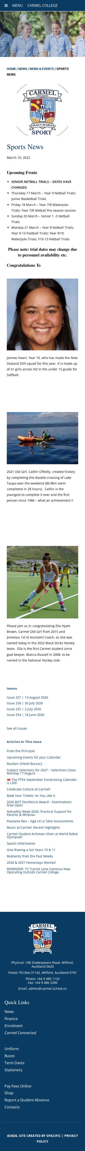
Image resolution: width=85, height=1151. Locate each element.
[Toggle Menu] (6, 5)
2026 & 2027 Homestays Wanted (31, 862)
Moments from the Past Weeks (30, 856)
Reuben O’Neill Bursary (24, 763)
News (22, 69)
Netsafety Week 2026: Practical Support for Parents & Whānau (39, 813)
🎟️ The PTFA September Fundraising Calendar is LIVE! (42, 781)
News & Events (42, 69)
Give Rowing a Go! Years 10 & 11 (31, 850)
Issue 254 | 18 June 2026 (25, 715)
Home (11, 69)
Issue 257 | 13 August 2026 (27, 697)
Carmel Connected (20, 1032)
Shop (9, 1092)
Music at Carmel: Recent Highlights (33, 827)
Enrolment (14, 1025)
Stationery (13, 1069)
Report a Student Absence (27, 1099)
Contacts (12, 1107)
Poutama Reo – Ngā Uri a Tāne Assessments (40, 821)
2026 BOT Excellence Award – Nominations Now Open (39, 803)
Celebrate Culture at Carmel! (28, 789)
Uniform (12, 1048)
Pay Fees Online (18, 1086)
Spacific (53, 1135)
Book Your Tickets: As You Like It (31, 795)
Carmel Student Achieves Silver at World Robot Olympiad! (42, 835)
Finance (11, 1018)
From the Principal (21, 751)
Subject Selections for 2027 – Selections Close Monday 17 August (41, 771)
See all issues (17, 728)
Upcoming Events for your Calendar (34, 757)
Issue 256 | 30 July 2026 (25, 703)
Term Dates (14, 1062)
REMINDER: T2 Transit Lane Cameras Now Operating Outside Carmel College (38, 870)
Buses (10, 1055)
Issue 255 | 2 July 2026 (24, 709)
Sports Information (21, 843)
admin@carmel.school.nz (48, 988)
